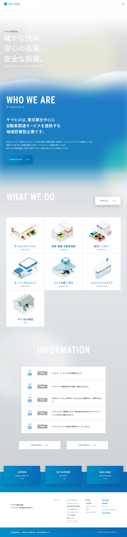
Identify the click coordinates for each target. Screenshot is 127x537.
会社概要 (88, 503)
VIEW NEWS (36, 445)
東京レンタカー (71, 518)
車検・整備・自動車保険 (73, 506)
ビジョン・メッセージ (91, 506)
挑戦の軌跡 (105, 500)
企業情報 (87, 500)
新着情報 (105, 503)
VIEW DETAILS (16, 159)
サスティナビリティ (91, 512)
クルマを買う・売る (72, 509)
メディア (104, 506)
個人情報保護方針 (15, 532)
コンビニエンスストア (72, 521)
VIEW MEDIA (83, 445)
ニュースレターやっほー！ (109, 509)
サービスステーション (72, 503)
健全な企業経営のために (43, 532)
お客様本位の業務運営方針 (29, 532)
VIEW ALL (104, 201)
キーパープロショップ (72, 512)
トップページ (56, 500)
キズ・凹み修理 (71, 515)
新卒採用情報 (106, 513)
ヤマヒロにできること (72, 500)
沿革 (87, 509)
